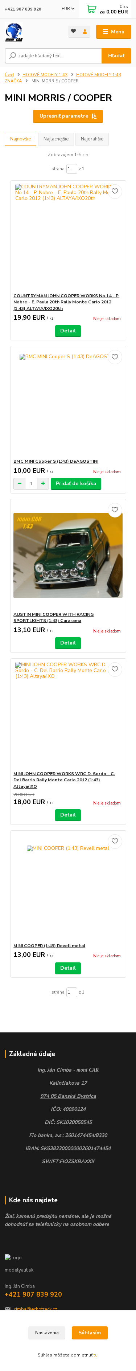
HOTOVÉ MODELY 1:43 (44, 75)
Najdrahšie (92, 139)
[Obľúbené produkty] (73, 31)
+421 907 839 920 (23, 9)
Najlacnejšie (56, 139)
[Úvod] (31, 32)
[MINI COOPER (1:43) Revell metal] (68, 887)
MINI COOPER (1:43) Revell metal (49, 946)
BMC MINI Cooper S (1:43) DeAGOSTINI (55, 461)
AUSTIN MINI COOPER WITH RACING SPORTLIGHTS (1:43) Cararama (53, 617)
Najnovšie (20, 139)
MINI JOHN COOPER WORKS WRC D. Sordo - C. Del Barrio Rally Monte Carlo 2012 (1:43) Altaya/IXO (64, 780)
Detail (68, 330)
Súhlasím (89, 1332)
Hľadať (116, 55)
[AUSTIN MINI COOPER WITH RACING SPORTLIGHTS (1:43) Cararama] (68, 555)
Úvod (9, 75)
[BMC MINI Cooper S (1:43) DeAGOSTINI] (68, 402)
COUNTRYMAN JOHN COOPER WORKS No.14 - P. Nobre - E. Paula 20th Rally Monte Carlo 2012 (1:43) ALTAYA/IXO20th (66, 302)
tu (96, 1355)
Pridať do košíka (76, 483)
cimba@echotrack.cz (35, 1309)
